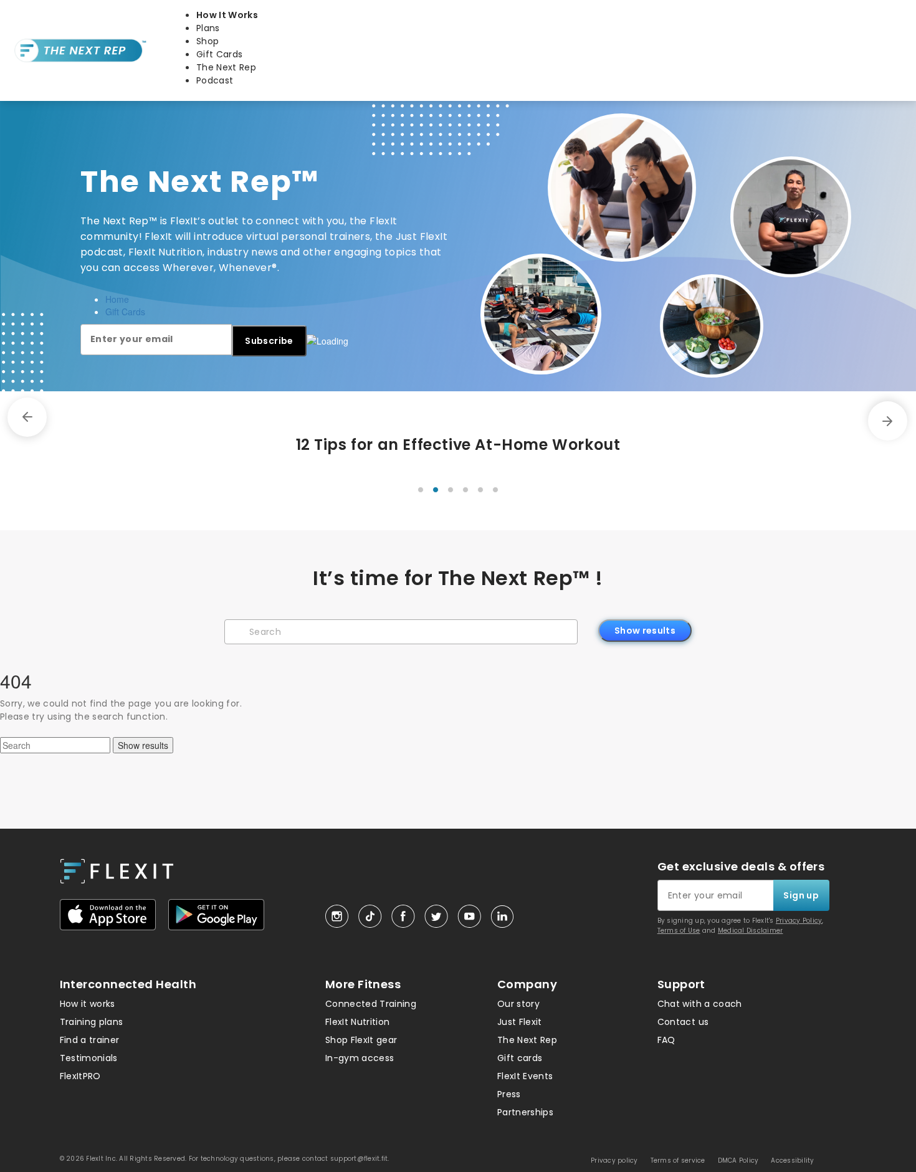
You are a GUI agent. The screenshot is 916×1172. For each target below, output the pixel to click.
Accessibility (792, 1160)
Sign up (800, 895)
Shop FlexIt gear (361, 1040)
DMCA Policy (738, 1160)
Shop (207, 41)
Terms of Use (678, 930)
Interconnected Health (128, 984)
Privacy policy (614, 1160)
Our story (518, 1004)
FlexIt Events (525, 1076)
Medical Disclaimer (750, 930)
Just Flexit (519, 1022)
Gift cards (520, 1058)
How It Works (227, 15)
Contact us (683, 1022)
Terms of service (678, 1160)
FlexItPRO (80, 1076)
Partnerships (525, 1112)
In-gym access (359, 1058)
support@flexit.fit (359, 1158)
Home (117, 299)
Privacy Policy (799, 920)
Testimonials (89, 1058)
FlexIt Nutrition (357, 1022)
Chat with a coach (699, 1004)
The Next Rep (226, 67)
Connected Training (370, 1004)
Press (509, 1094)
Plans (208, 28)
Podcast (214, 80)
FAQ (666, 1040)
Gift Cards (219, 54)
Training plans (91, 1022)
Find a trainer (90, 1040)
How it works (87, 1004)
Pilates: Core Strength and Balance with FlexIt (551, 444)
